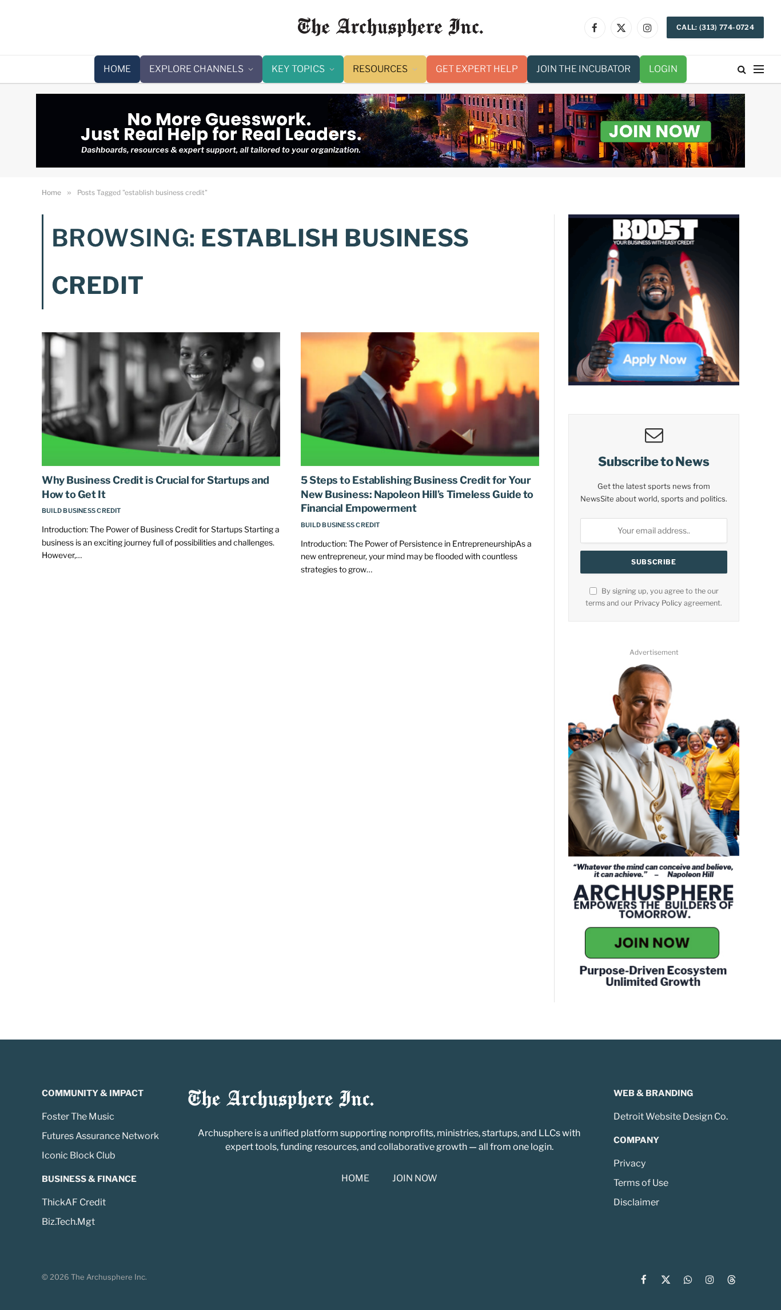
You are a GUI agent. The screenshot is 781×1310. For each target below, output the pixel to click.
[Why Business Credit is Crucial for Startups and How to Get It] (161, 399)
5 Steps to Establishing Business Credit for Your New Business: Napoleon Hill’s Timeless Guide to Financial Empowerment (417, 494)
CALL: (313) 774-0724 (715, 27)
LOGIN (663, 68)
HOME (117, 68)
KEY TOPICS (298, 68)
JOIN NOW (414, 1178)
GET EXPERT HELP (477, 68)
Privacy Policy (658, 603)
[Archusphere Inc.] (391, 27)
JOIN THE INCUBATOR (583, 68)
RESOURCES (380, 68)
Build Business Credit (81, 511)
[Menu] (759, 69)
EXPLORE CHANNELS (196, 68)
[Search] (741, 69)
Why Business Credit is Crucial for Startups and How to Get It (155, 487)
